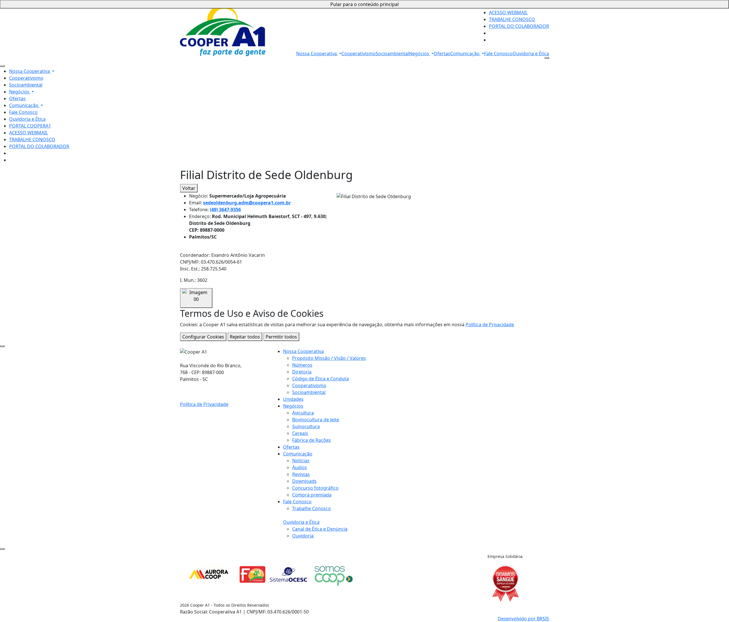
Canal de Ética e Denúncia (319, 529)
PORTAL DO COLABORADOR (519, 26)
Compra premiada (311, 495)
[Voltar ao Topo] (2, 549)
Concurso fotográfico (315, 488)
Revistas (301, 474)
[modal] (2, 346)
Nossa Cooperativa (317, 53)
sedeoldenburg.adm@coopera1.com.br (247, 203)
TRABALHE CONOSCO (512, 19)
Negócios (419, 53)
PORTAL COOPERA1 (30, 126)
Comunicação (465, 53)
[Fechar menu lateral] (2, 66)
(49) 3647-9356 (225, 209)
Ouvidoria (303, 536)
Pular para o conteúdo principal (364, 4)
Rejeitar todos (245, 337)
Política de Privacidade (490, 324)
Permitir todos (281, 337)
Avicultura (303, 413)
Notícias (301, 460)
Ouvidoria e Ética (531, 53)
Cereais (300, 433)
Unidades (293, 399)
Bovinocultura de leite (315, 419)
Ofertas (442, 53)
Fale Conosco (498, 53)
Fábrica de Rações (311, 440)
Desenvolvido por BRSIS (523, 618)
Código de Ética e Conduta (320, 378)
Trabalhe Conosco (311, 508)
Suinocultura (306, 426)
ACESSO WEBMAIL (508, 12)
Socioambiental (392, 53)
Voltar (188, 188)
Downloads (304, 481)
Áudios (299, 467)
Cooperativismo (358, 53)
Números (302, 365)
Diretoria (302, 372)
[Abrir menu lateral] (546, 58)
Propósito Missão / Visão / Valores (329, 358)
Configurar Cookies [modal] (203, 337)
